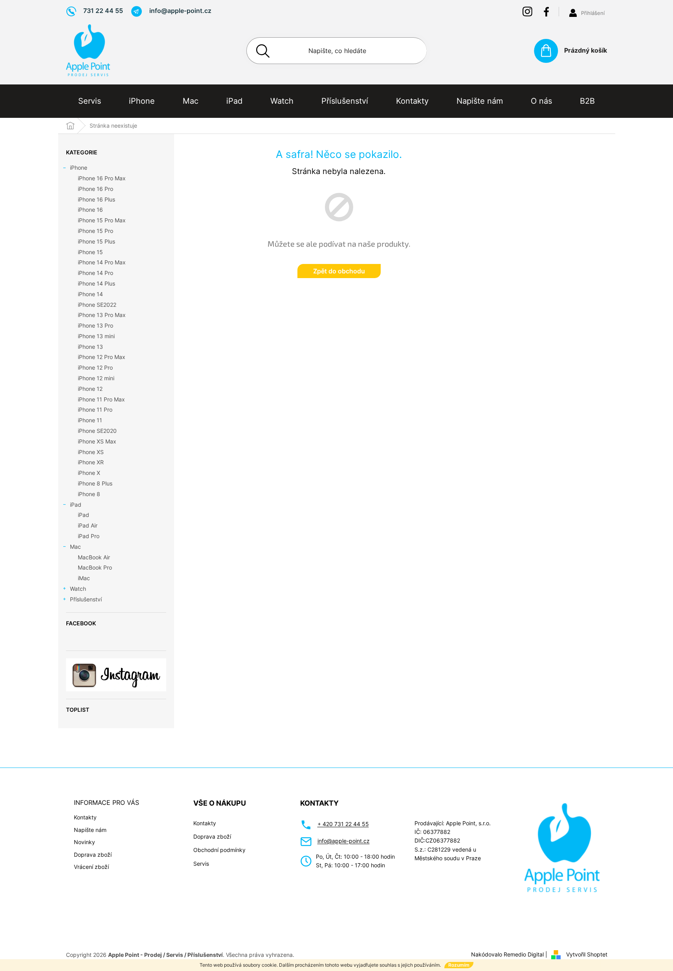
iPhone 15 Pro (95, 230)
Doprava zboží (93, 854)
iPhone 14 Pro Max (102, 262)
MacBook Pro (95, 567)
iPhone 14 (90, 294)
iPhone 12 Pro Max (101, 357)
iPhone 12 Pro (95, 367)
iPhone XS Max (97, 441)
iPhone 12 (90, 388)
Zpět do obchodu (339, 271)
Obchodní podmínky (219, 849)
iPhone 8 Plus (95, 483)
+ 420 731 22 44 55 (343, 824)
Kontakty (85, 817)
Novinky (84, 842)
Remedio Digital (524, 954)
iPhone (78, 167)
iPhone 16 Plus (96, 199)
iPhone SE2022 (97, 304)
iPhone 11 (90, 420)
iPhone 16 (90, 209)
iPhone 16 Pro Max (102, 178)
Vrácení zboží (91, 866)
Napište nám (90, 829)
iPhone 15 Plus (96, 241)
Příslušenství (86, 599)
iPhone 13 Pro (95, 325)
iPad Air (87, 525)
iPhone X (89, 472)
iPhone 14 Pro (95, 272)
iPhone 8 (89, 494)
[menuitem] (89, 100)
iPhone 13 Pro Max (102, 314)
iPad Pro (88, 536)
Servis (201, 863)
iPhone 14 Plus (96, 283)
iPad (75, 504)
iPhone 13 (90, 346)
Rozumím (458, 965)
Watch (78, 588)
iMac (84, 578)
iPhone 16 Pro (95, 188)
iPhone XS (91, 452)
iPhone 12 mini (96, 378)
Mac (75, 546)
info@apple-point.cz (343, 840)
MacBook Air (94, 557)
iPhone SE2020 (97, 430)
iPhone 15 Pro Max (102, 220)
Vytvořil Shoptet (586, 954)
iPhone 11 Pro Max (101, 399)
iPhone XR (91, 462)
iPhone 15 (90, 252)
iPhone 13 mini (96, 336)
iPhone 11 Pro (95, 409)
